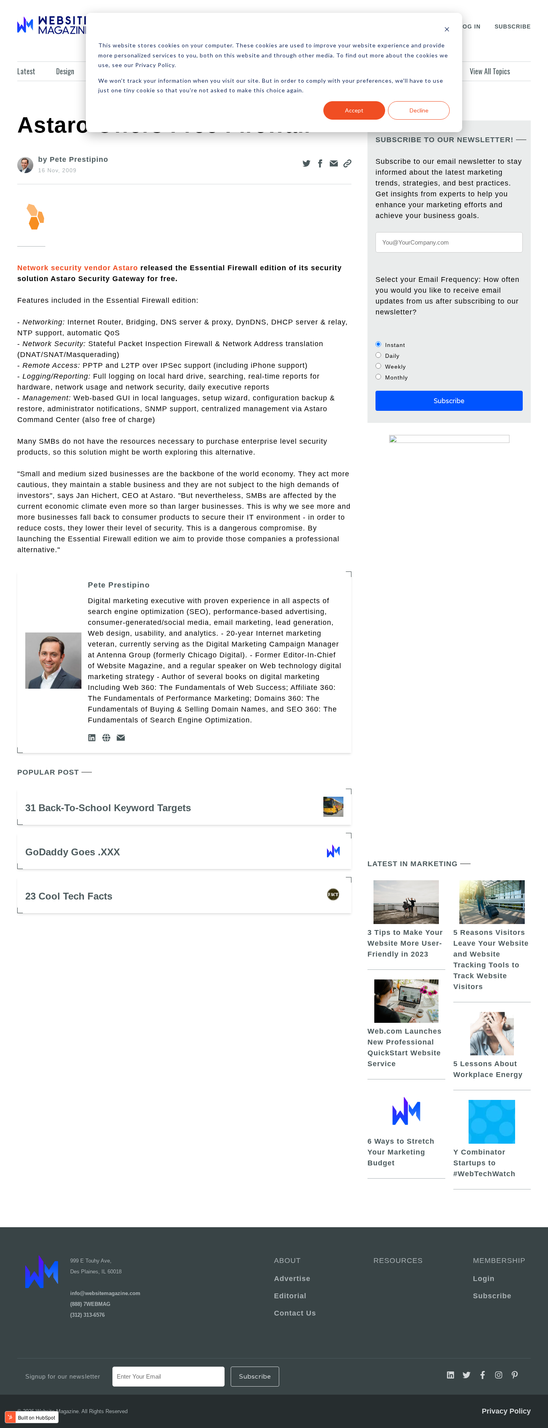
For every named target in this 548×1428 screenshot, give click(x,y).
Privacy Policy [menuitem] (506, 1411)
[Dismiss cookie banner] (447, 30)
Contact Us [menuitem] (295, 1313)
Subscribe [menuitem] (492, 1296)
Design (65, 71)
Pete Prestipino (119, 585)
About (287, 1261)
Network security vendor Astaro (77, 268)
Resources (398, 1261)
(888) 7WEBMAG (90, 1304)
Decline (419, 110)
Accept (354, 110)
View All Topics (490, 71)
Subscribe (513, 26)
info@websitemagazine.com (105, 1293)
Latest (26, 71)
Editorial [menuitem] (290, 1296)
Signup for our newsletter (62, 1376)
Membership (498, 1261)
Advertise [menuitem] (292, 1279)
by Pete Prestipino (73, 159)
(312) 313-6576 (87, 1315)
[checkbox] (449, 361)
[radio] (449, 344)
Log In (470, 26)
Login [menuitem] (484, 1279)
